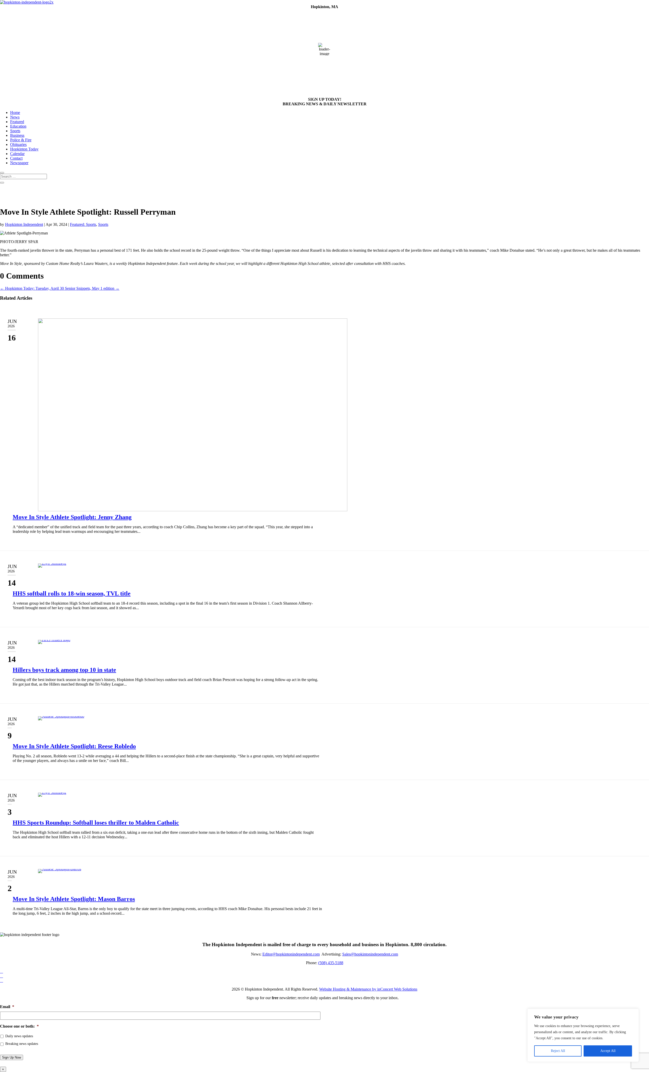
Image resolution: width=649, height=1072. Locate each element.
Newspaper (19, 163)
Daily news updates (19, 1036)
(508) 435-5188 (330, 963)
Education (18, 126)
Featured (17, 122)
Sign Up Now (11, 1057)
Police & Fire (20, 140)
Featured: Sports (83, 224)
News (15, 117)
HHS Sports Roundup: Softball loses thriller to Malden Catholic (96, 822)
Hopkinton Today (24, 149)
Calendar (17, 153)
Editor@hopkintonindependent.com (291, 954)
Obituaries (18, 144)
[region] (583, 1035)
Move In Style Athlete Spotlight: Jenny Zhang (72, 517)
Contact (16, 158)
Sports (15, 131)
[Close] (633, 1013)
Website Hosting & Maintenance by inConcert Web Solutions (368, 989)
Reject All (558, 1051)
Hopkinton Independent (24, 224)
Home (15, 112)
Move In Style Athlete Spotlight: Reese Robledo (74, 746)
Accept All (608, 1051)
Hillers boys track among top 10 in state (64, 670)
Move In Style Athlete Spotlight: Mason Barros (74, 899)
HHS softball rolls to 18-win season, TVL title (72, 593)
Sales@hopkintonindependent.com (370, 954)
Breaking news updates (21, 1044)
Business (17, 135)
